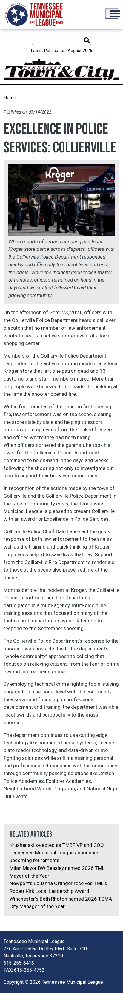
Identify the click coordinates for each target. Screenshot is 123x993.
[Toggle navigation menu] (111, 13)
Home (10, 97)
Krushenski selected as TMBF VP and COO (57, 845)
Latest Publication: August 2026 (61, 50)
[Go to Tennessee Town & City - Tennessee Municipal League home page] (34, 14)
